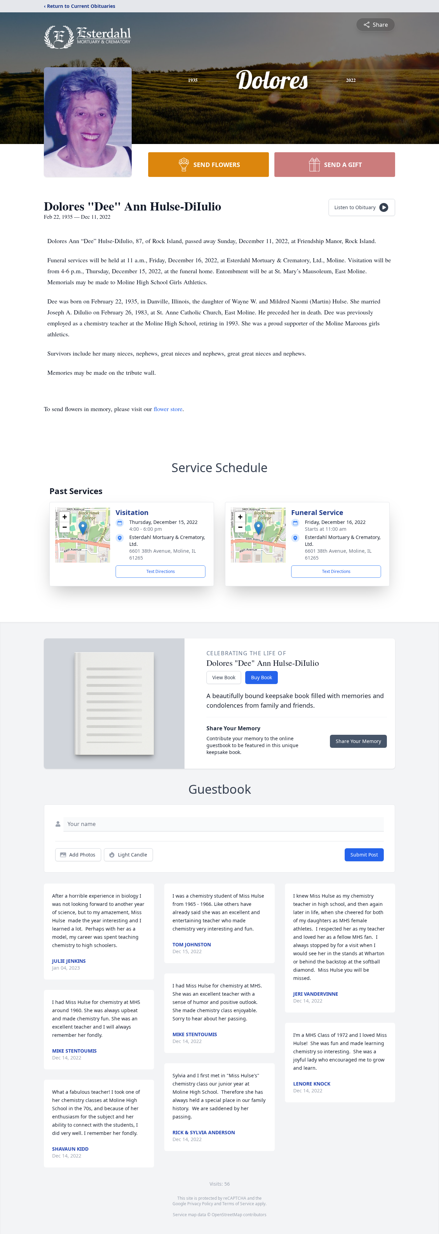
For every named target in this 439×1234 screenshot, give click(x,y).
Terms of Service (238, 1204)
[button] (83, 528)
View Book (223, 677)
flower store (168, 409)
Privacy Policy (200, 1204)
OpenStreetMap (227, 1215)
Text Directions (160, 571)
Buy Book (261, 677)
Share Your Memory (358, 741)
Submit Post (364, 854)
